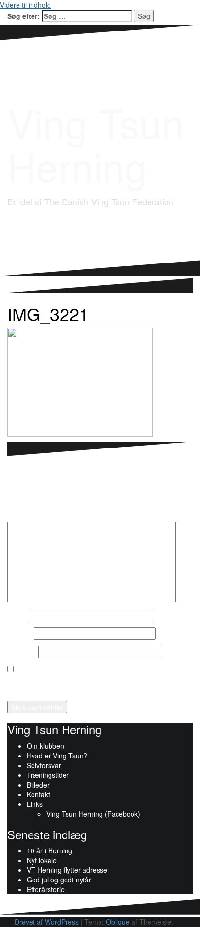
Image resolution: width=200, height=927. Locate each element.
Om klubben (45, 746)
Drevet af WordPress (47, 922)
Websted (21, 652)
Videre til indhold (25, 5)
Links (35, 804)
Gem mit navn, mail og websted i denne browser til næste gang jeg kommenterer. (91, 684)
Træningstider (48, 775)
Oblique (118, 922)
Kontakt (38, 794)
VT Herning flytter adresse (67, 870)
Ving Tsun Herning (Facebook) (93, 814)
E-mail (19, 633)
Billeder (38, 784)
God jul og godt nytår (59, 879)
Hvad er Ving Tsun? (57, 755)
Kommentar (26, 514)
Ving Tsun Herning (95, 143)
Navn (18, 615)
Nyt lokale (42, 860)
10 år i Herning (49, 850)
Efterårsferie (46, 889)
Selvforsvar (44, 765)
